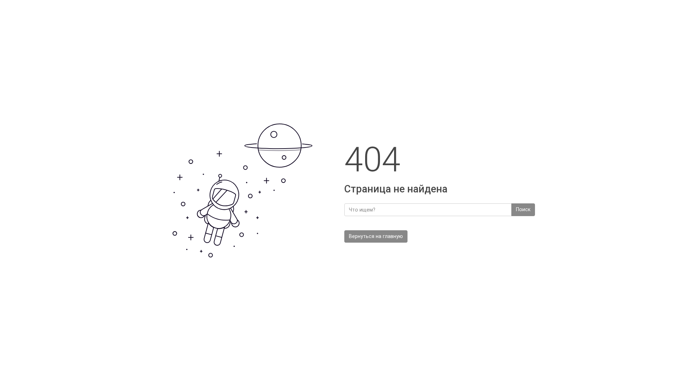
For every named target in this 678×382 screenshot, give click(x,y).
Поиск (523, 210)
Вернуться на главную (376, 236)
